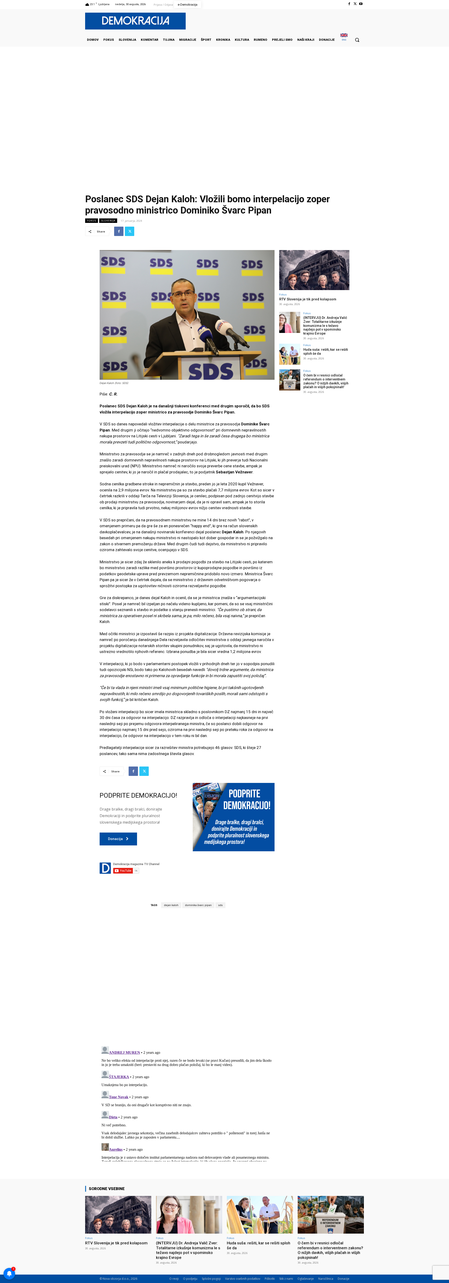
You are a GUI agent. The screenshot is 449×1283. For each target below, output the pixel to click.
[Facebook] (349, 4)
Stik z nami (286, 1279)
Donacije (343, 1279)
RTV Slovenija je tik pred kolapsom (307, 299)
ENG (344, 39)
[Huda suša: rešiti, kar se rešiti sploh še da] (289, 354)
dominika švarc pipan (198, 905)
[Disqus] (187, 977)
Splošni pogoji (211, 1279)
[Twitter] (355, 4)
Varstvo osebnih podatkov (242, 1279)
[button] (357, 40)
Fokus (91, 220)
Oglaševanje (305, 1279)
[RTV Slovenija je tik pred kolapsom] (314, 270)
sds (220, 905)
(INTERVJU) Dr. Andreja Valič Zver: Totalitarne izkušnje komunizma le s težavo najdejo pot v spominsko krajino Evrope (325, 325)
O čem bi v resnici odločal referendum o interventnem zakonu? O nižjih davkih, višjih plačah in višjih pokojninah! (325, 381)
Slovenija (108, 220)
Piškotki (270, 1279)
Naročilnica (325, 1279)
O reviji (174, 1279)
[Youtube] (361, 4)
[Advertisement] (224, 93)
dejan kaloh (171, 905)
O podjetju (190, 1279)
